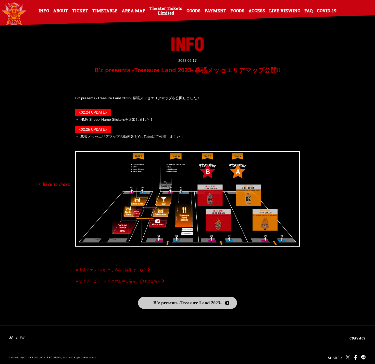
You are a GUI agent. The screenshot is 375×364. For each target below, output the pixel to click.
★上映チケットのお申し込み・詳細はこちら (111, 270)
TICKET (80, 10)
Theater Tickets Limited (165, 10)
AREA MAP (133, 10)
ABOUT (60, 10)
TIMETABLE (105, 10)
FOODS (237, 10)
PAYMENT (215, 10)
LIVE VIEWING (284, 10)
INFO (44, 10)
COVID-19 (326, 10)
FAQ (308, 10)
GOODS (193, 10)
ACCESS (256, 10)
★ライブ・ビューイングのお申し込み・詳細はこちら (118, 281)
